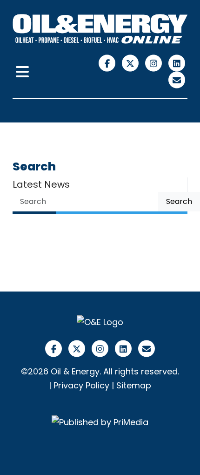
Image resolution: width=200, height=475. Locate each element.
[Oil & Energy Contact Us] (177, 79)
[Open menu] (22, 72)
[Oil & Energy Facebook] (108, 62)
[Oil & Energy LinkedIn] (177, 62)
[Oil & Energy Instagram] (155, 62)
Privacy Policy (81, 385)
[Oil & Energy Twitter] (131, 62)
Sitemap (133, 385)
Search (179, 201)
